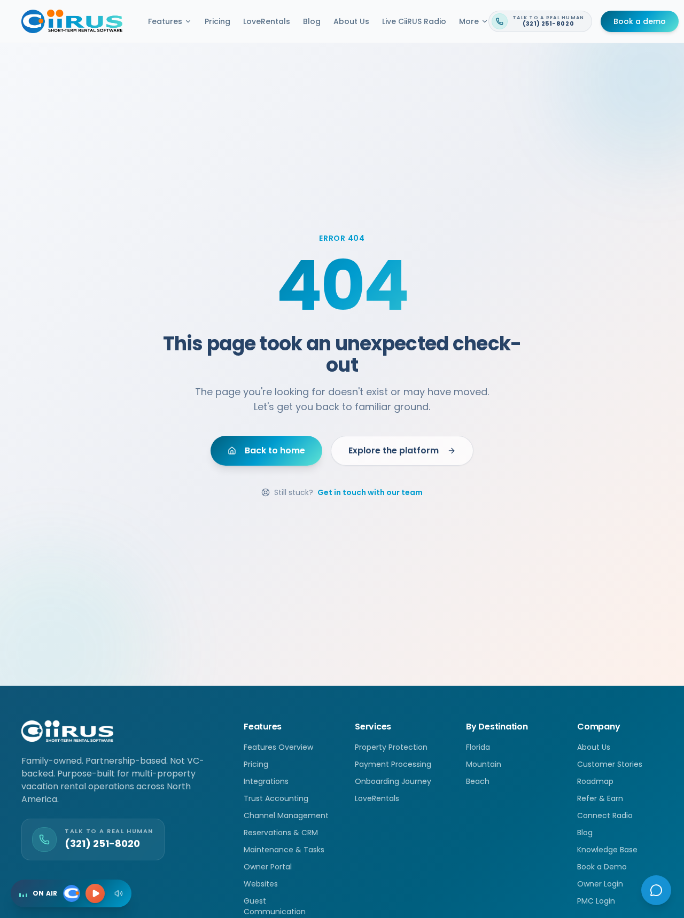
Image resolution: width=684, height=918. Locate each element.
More (469, 21)
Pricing (217, 21)
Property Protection (391, 747)
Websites (261, 883)
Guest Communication (275, 906)
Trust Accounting (276, 798)
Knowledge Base (607, 849)
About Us (351, 21)
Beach (477, 781)
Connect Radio (605, 815)
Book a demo (639, 21)
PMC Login (596, 901)
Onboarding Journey (393, 781)
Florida (478, 747)
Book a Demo (602, 866)
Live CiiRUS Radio (414, 21)
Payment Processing (393, 764)
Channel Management (286, 815)
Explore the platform (393, 450)
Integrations (266, 781)
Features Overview (278, 747)
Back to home (275, 450)
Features (165, 21)
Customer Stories (609, 764)
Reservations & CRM (281, 832)
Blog (312, 21)
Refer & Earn (600, 798)
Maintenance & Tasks (284, 849)
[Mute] (118, 893)
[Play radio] (95, 893)
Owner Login (600, 883)
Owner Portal (268, 866)
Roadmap (595, 781)
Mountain (483, 764)
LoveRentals (266, 21)
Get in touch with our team (370, 492)
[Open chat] (656, 890)
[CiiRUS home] (71, 21)
